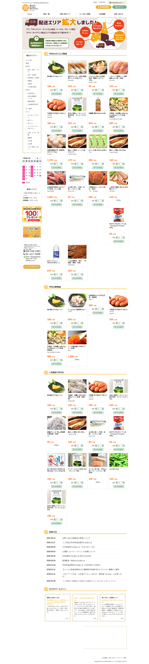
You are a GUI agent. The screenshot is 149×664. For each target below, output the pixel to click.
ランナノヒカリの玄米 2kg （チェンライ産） (78, 470)
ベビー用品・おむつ (33, 148)
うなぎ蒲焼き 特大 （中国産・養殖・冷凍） (77, 262)
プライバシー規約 (121, 657)
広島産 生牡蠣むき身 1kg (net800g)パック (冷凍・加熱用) (118, 115)
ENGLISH (102, 2)
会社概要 (104, 657)
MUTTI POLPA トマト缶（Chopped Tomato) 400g (117, 225)
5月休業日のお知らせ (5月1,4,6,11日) (76, 556)
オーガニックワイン (33, 116)
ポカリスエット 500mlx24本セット (53, 262)
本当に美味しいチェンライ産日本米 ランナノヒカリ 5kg (78, 115)
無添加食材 (31, 101)
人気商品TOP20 (33, 104)
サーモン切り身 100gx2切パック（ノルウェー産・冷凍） (98, 471)
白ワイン (30, 123)
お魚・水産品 (32, 75)
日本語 (95, 2)
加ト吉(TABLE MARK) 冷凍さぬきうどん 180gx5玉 (56, 470)
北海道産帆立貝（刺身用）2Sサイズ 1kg (56, 151)
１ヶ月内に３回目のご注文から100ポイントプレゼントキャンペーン (89, 581)
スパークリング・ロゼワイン (33, 127)
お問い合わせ (111, 657)
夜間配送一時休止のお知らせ (73, 560)
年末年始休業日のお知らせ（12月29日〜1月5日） (81, 565)
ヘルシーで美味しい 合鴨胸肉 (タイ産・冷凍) (118, 77)
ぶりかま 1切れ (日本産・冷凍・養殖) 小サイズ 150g (97, 78)
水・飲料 (29, 108)
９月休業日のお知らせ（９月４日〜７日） (79, 547)
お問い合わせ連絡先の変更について (76, 538)
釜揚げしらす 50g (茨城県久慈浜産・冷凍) (56, 433)
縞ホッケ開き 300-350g (117, 150)
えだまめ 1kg (114, 469)
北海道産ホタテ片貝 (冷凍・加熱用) (97, 296)
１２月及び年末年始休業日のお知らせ (77, 542)
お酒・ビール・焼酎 (33, 134)
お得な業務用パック (32, 97)
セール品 (29, 60)
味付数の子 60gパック (55, 76)
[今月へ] (37, 158)
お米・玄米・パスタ (33, 71)
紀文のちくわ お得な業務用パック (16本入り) (77, 77)
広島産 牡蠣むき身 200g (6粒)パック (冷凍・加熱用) (77, 397)
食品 (27, 63)
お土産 (30, 144)
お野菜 (30, 84)
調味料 (30, 138)
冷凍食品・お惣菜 (33, 78)
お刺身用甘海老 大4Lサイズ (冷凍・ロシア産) (56, 188)
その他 (30, 141)
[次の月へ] (40, 158)
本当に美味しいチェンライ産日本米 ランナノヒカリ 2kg (57, 507)
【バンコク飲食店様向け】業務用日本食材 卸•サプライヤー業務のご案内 (90, 569)
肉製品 (30, 81)
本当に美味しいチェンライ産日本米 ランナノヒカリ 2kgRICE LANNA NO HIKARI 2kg (57, 602)
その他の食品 (32, 87)
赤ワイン (30, 120)
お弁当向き (31, 93)
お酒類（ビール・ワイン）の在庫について (79, 551)
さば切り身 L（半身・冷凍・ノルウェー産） (76, 188)
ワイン (28, 112)
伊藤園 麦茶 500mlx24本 (97, 113)
